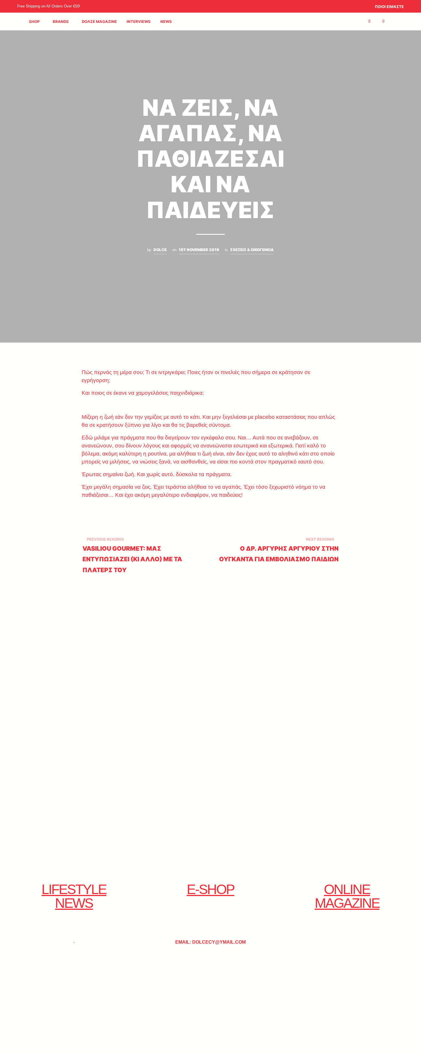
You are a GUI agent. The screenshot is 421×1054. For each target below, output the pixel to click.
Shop (34, 21)
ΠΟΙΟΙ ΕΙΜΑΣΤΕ (389, 6)
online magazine (347, 896)
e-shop (210, 889)
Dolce (160, 249)
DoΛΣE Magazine (99, 21)
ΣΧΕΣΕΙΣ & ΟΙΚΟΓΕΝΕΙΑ (252, 249)
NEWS (166, 21)
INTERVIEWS (139, 21)
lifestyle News (74, 896)
